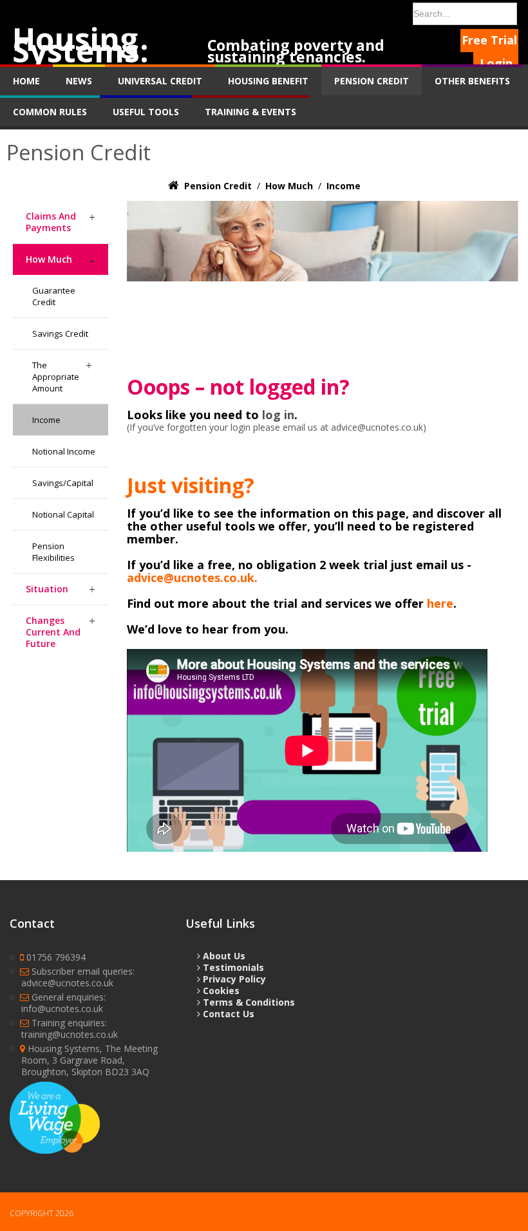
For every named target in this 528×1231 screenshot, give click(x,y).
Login (496, 63)
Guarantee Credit (53, 296)
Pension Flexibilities (53, 551)
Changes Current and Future (53, 632)
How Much (49, 259)
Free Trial (489, 40)
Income (46, 420)
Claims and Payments (51, 222)
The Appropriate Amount (55, 376)
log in (278, 414)
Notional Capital (63, 514)
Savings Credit (60, 333)
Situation (47, 589)
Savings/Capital (62, 483)
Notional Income (63, 451)
